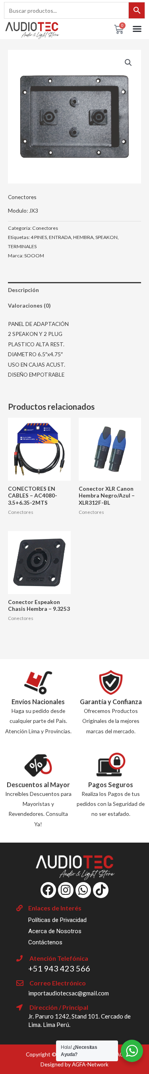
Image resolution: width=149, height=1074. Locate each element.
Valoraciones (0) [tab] (29, 305)
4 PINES (39, 237)
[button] (137, 29)
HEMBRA (83, 237)
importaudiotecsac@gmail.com (68, 993)
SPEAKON (106, 237)
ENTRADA (60, 237)
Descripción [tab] (23, 289)
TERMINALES (22, 246)
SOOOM (34, 256)
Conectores (22, 196)
